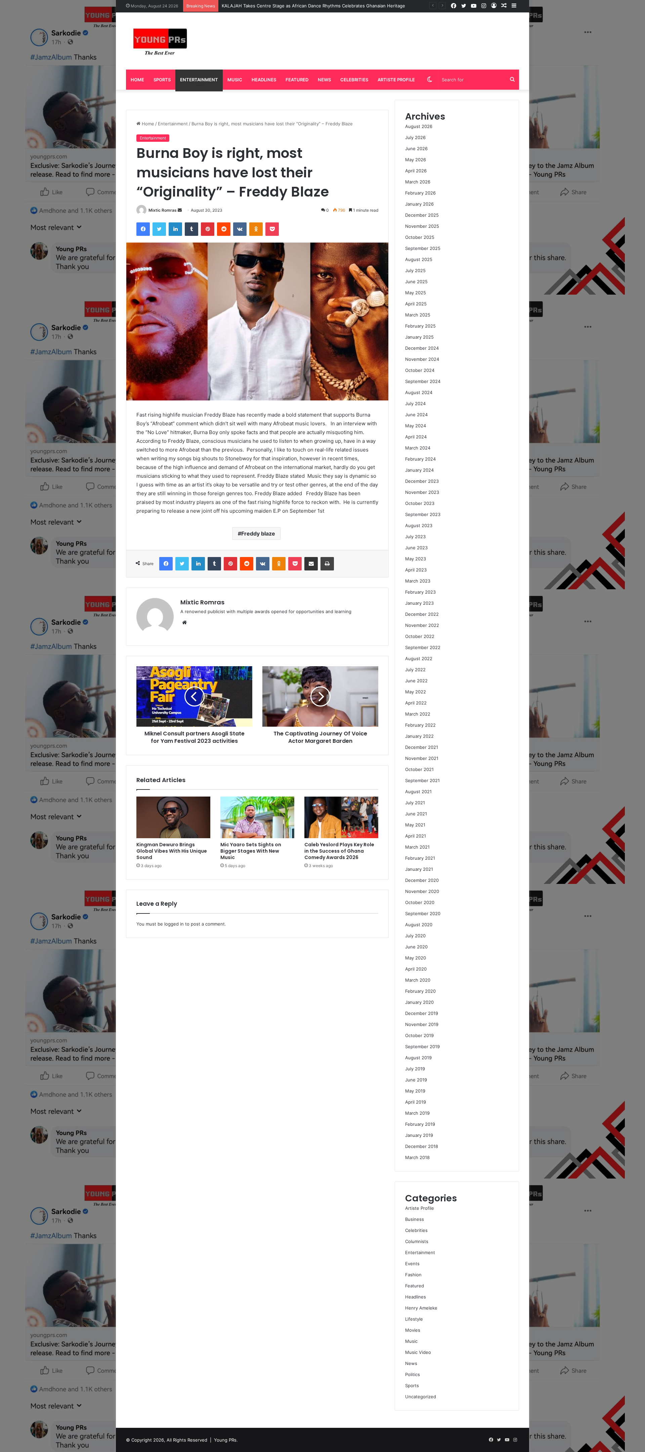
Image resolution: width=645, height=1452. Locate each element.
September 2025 (422, 248)
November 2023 (422, 492)
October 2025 (419, 237)
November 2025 (422, 226)
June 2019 (416, 1079)
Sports (162, 79)
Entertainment (199, 79)
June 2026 (416, 148)
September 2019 (422, 1046)
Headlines (264, 79)
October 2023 (419, 503)
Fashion (413, 1274)
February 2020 (420, 991)
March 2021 (417, 847)
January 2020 (419, 1002)
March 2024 (417, 448)
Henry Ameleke (421, 1308)
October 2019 (419, 1035)
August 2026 (418, 126)
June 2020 (416, 946)
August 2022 (418, 658)
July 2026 (415, 137)
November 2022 (422, 625)
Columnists (416, 1241)
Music (234, 79)
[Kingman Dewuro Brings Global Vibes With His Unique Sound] (173, 817)
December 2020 (422, 880)
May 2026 (415, 159)
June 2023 (416, 547)
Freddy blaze (258, 533)
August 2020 (418, 924)
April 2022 (416, 703)
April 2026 (416, 170)
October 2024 (419, 370)
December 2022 (422, 614)
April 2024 (416, 436)
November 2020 (422, 891)
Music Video (418, 1352)
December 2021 (421, 747)
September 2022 (422, 647)
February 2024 (420, 459)
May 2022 (415, 691)
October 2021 (419, 769)
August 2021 (418, 791)
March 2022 (417, 714)
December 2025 (422, 215)
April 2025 (416, 303)
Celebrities (354, 79)
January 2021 (419, 869)
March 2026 (417, 181)
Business (414, 1219)
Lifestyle (414, 1319)
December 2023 (422, 481)
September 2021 (422, 780)
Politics (412, 1374)
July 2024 (415, 403)
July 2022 (415, 669)
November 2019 (421, 1024)
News (324, 79)
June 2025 (416, 281)
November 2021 (421, 758)
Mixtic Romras (162, 210)
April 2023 (416, 569)
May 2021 (415, 824)
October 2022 (419, 636)
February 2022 (420, 725)
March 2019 (417, 1113)
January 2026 (419, 204)
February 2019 (420, 1124)
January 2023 (419, 603)
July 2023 (415, 536)
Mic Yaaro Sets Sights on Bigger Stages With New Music (250, 851)
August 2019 (418, 1057)
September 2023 (422, 514)
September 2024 (422, 381)
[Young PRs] (159, 41)
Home (137, 79)
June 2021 (416, 813)
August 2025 (418, 259)
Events (412, 1263)
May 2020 (415, 957)
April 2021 (415, 836)
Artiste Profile (396, 79)
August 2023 (418, 525)
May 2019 (415, 1091)
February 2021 (420, 858)
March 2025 (417, 314)
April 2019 (415, 1102)
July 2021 (415, 802)
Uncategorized (420, 1396)
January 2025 (419, 337)
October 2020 (419, 902)
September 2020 (422, 913)
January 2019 (419, 1135)
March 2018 (417, 1157)
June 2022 (416, 680)
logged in (174, 924)
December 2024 (422, 348)
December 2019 (421, 1013)
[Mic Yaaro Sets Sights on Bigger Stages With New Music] (257, 817)
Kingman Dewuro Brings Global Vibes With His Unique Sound (171, 851)
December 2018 (421, 1146)
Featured (297, 79)
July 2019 (415, 1068)
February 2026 (420, 193)
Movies (412, 1330)
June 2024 (416, 414)
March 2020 (417, 980)
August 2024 (418, 392)
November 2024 (422, 359)
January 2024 (419, 470)
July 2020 (415, 935)
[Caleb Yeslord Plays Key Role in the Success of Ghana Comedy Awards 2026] (341, 817)
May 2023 (415, 558)
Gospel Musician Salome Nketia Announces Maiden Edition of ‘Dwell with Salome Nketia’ (314, 5)
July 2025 (415, 270)
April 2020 (416, 969)
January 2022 (419, 736)
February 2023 (420, 592)
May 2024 (415, 425)
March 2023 (417, 581)
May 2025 (415, 292)
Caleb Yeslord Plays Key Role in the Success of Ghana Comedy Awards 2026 (339, 851)
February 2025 (420, 326)
